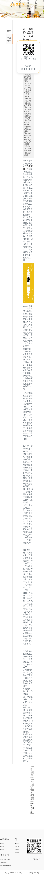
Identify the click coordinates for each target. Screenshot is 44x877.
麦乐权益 (2, 849)
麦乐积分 (2, 843)
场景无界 (17, 846)
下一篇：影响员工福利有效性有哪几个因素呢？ (32, 801)
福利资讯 (17, 849)
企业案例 (17, 852)
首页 (12, 4)
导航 (17, 839)
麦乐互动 (2, 846)
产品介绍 (17, 843)
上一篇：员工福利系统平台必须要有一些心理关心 (32, 777)
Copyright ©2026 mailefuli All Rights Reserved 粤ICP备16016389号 (22, 873)
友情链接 (4, 839)
